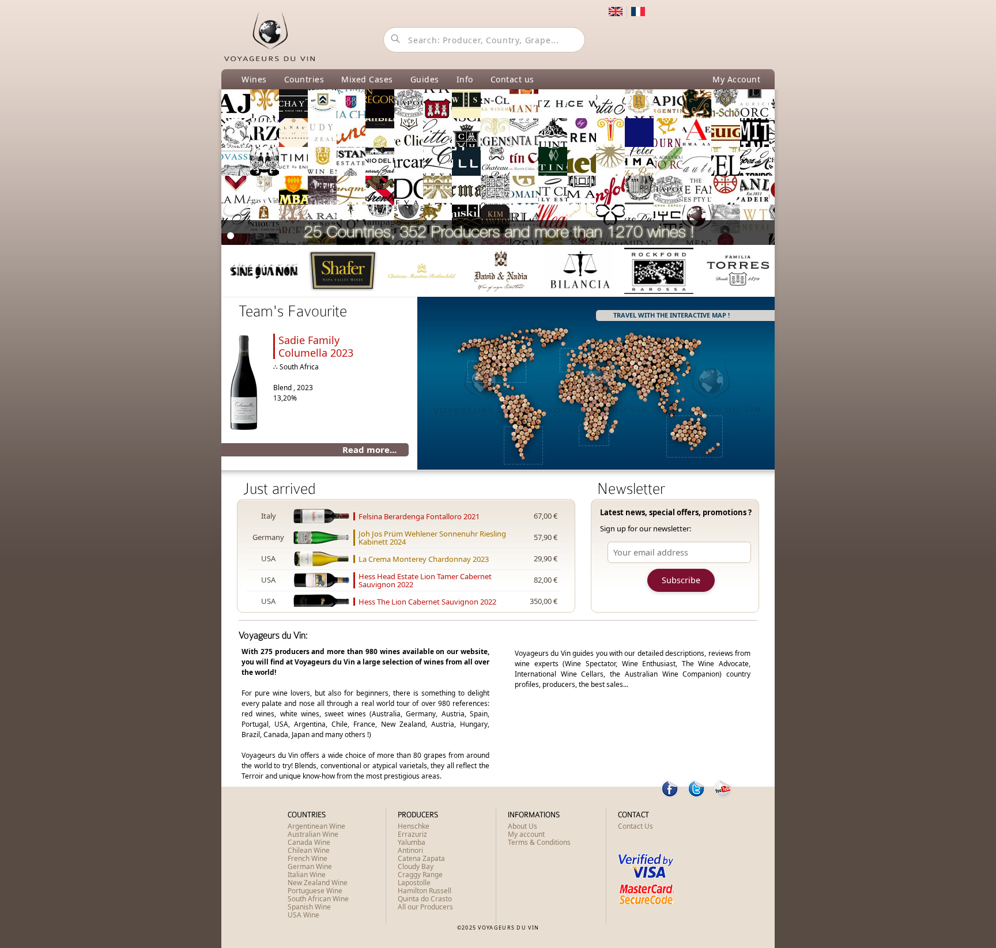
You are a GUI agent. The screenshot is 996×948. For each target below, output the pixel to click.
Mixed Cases (367, 79)
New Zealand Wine (318, 882)
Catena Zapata (421, 858)
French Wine (307, 858)
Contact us (512, 79)
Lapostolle (414, 882)
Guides (424, 79)
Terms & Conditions (539, 842)
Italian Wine (307, 874)
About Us (522, 826)
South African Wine (318, 899)
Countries (304, 79)
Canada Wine (309, 842)
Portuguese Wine (315, 891)
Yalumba (411, 842)
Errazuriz (412, 834)
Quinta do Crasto (425, 899)
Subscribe (681, 580)
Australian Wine (313, 834)
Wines (254, 79)
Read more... (369, 449)
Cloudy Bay (415, 866)
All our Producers (425, 907)
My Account (736, 79)
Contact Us (635, 826)
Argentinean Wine (316, 826)
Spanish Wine (309, 907)
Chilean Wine (309, 850)
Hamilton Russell (424, 891)
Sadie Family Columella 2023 (315, 346)
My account (526, 834)
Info (464, 79)
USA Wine (303, 915)
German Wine (310, 866)
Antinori (410, 850)
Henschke (413, 826)
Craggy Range (420, 874)
